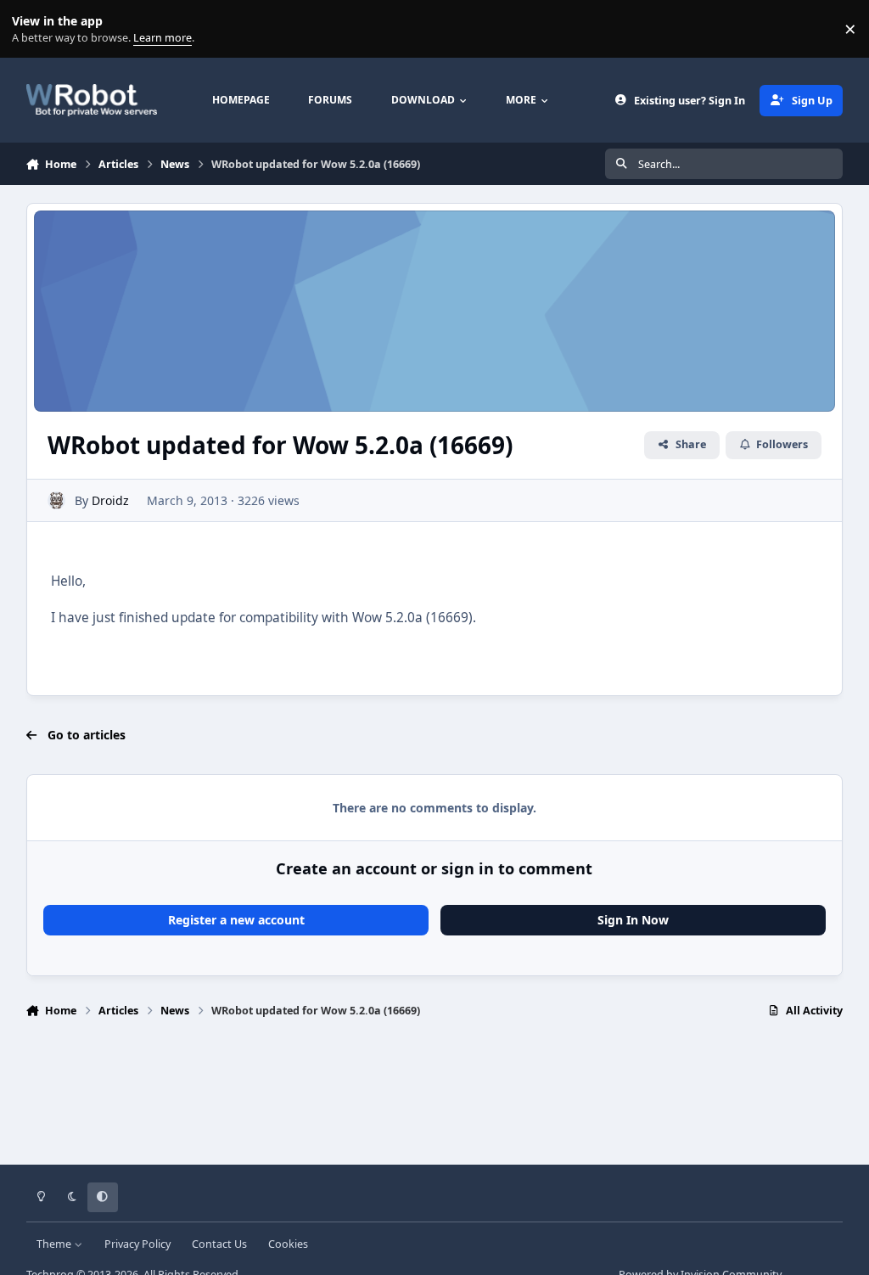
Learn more (32, 29)
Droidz (110, 500)
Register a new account (236, 920)
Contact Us (219, 1244)
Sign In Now (633, 920)
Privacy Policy (137, 1244)
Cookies (288, 1244)
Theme (55, 1244)
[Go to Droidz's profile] (56, 500)
